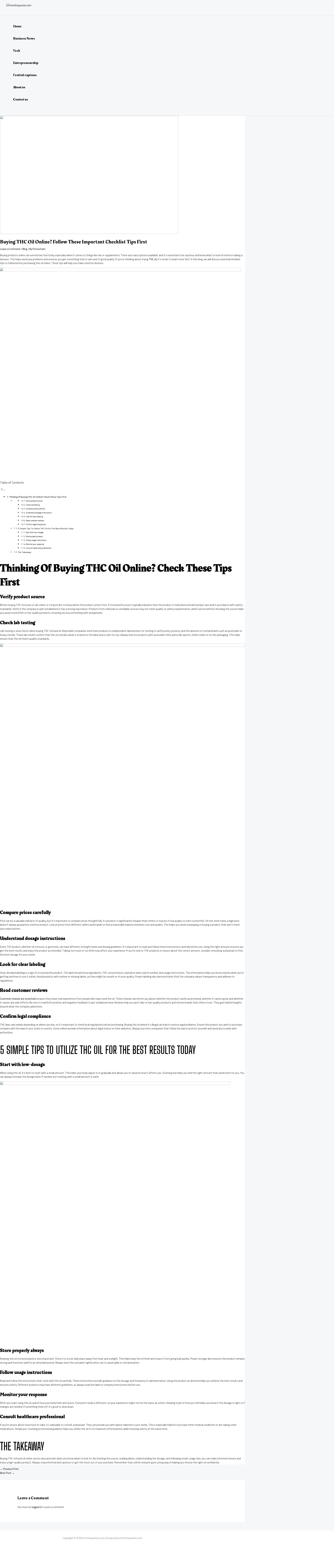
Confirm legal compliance (36, 524)
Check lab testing (33, 505)
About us (19, 87)
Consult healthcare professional (38, 548)
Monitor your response (35, 544)
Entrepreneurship (25, 62)
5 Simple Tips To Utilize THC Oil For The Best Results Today (46, 528)
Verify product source (34, 501)
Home (17, 26)
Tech (16, 50)
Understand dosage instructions (39, 512)
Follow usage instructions (36, 540)
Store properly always (34, 536)
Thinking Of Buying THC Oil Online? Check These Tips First (37, 497)
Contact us (20, 99)
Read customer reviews (35, 520)
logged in (37, 1507)
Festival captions (25, 75)
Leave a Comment (10, 248)
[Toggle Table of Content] (2, 490)
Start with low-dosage (34, 532)
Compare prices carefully (35, 508)
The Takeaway (24, 552)
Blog (24, 248)
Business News (24, 38)
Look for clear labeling (34, 516)
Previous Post (9, 1468)
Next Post (7, 1472)
